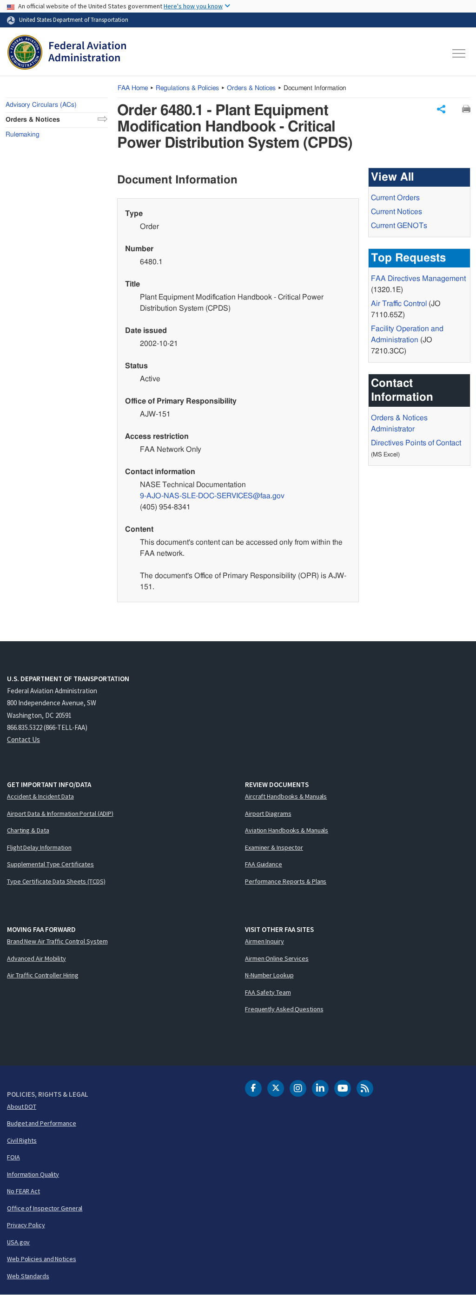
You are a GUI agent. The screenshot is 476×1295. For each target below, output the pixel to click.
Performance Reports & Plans (285, 881)
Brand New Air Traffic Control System (57, 941)
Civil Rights (22, 1140)
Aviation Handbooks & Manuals (286, 830)
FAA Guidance (263, 864)
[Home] (66, 53)
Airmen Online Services (277, 958)
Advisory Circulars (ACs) (41, 105)
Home (133, 88)
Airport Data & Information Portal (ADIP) (60, 813)
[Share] (441, 109)
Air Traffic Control (399, 303)
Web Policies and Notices (41, 1259)
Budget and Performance (41, 1123)
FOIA (13, 1157)
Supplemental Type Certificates (50, 864)
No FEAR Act (23, 1191)
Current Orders (395, 198)
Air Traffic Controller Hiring (43, 975)
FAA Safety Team (268, 992)
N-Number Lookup (269, 975)
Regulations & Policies (187, 88)
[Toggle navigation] (459, 53)
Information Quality (33, 1174)
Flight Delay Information (39, 847)
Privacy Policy (26, 1225)
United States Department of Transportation (73, 19)
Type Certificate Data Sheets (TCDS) (56, 881)
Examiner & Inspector (274, 847)
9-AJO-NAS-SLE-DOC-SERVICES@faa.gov (212, 496)
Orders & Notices (251, 88)
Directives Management (418, 278)
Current (399, 225)
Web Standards (28, 1276)
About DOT (21, 1106)
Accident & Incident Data (40, 796)
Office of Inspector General (44, 1208)
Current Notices (396, 211)
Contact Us (23, 739)
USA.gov (18, 1242)
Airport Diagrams (268, 813)
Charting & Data (28, 830)
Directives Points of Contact (416, 443)
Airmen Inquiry (264, 941)
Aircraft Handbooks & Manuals (286, 796)
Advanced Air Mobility (36, 958)
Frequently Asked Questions (284, 1009)
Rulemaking (23, 134)
